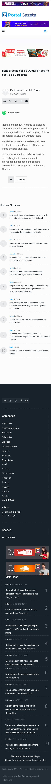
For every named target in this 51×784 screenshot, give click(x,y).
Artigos (5, 507)
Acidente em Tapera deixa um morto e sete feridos (22, 676)
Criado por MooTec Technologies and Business (21, 778)
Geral (4, 464)
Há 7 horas (17, 282)
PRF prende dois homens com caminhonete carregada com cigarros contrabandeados (27, 273)
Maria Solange (9, 515)
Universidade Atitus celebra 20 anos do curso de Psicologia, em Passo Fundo (28, 259)
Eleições (6, 442)
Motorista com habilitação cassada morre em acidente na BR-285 (21, 662)
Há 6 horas (19, 254)
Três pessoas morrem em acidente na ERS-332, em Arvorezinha (22, 691)
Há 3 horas (17, 212)
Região (12, 212)
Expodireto (7, 460)
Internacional (8, 473)
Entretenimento (9, 446)
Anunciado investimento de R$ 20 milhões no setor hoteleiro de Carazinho (29, 245)
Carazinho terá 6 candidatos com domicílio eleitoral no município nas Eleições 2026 (21, 594)
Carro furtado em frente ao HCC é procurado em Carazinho (21, 611)
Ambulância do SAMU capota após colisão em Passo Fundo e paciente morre (22, 629)
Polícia (12, 268)
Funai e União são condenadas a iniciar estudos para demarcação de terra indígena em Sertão (30, 230)
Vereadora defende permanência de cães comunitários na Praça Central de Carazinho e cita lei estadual (30, 337)
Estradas (6, 455)
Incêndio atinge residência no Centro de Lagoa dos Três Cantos (22, 746)
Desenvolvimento (10, 428)
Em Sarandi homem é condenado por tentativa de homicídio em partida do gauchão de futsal (29, 216)
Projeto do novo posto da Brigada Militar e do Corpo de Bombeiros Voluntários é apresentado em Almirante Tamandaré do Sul (30, 289)
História (5, 468)
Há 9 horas (17, 299)
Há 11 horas (18, 316)
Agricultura (7, 423)
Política (21, 179)
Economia (7, 432)
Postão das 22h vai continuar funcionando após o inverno (29, 352)
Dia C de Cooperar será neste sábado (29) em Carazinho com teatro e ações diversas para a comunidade (27, 306)
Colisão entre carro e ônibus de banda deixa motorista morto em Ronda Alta (20, 709)
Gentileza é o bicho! (11, 512)
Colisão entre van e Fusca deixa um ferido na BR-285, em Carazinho (22, 646)
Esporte (6, 451)
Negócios (6, 477)
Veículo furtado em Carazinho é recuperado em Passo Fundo (28, 321)
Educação (12, 254)
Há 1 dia (16, 347)
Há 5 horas (17, 240)
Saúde (5, 496)
